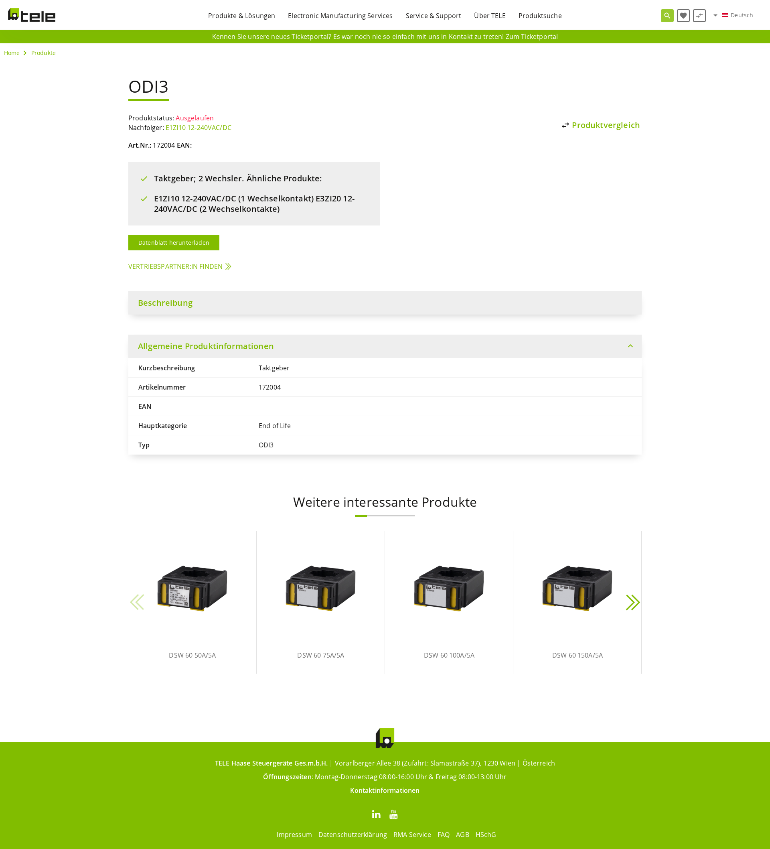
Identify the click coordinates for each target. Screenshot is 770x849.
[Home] (31, 15)
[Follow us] (376, 814)
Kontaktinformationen (384, 790)
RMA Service (412, 834)
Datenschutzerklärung (352, 834)
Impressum (294, 834)
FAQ (444, 834)
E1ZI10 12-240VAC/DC (198, 127)
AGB (462, 834)
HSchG (486, 834)
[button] (361, 516)
